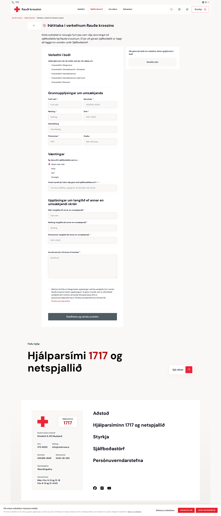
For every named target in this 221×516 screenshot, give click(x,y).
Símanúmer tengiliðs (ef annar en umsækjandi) (69, 235)
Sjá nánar (178, 369)
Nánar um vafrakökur (134, 512)
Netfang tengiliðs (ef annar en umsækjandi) (67, 222)
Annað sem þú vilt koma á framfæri (64, 252)
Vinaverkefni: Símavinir (60, 82)
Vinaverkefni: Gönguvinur (61, 65)
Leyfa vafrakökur (206, 510)
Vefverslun (127, 9)
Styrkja (101, 436)
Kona (53, 168)
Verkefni (81, 9)
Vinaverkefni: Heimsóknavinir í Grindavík (68, 69)
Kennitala (89, 99)
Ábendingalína (44, 469)
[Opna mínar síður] (179, 9)
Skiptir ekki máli (58, 164)
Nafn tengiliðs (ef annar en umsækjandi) (66, 210)
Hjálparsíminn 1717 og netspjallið (129, 425)
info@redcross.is (60, 447)
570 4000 (42, 447)
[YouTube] (109, 488)
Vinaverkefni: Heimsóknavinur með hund (68, 78)
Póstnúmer (53, 136)
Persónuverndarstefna (60, 301)
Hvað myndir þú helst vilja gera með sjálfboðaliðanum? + (73, 182)
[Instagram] (102, 488)
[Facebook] (95, 488)
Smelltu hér (152, 62)
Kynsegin (55, 177)
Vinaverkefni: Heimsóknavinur (63, 73)
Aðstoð (101, 413)
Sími (86, 111)
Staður (87, 136)
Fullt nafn (53, 99)
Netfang (52, 111)
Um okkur (113, 9)
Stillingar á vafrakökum (165, 510)
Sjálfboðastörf (109, 448)
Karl (53, 173)
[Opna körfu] (187, 9)
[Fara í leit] (171, 9)
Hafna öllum (186, 510)
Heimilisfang (53, 124)
